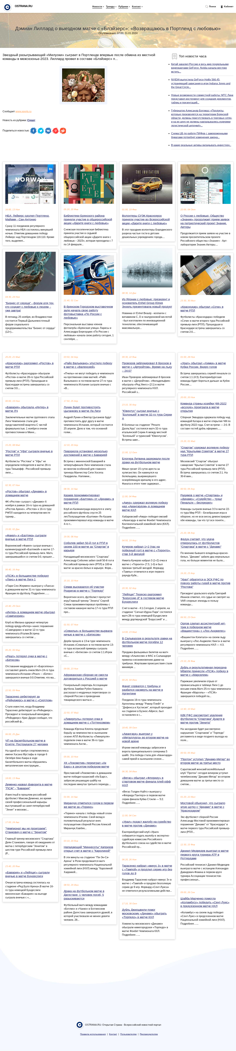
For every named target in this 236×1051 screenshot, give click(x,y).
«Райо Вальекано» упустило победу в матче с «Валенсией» (88, 365)
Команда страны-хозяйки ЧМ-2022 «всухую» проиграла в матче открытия (203, 407)
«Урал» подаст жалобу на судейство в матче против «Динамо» (146, 823)
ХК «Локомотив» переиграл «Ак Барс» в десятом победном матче (86, 764)
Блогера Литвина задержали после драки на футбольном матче (146, 460)
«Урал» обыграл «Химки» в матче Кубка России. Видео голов (203, 365)
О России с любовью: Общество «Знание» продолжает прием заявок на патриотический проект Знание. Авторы (204, 221)
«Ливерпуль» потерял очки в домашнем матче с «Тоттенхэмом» (87, 720)
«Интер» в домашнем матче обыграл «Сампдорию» (30, 614)
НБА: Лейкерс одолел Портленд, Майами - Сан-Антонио (27, 217)
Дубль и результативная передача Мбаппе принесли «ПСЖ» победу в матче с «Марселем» (204, 671)
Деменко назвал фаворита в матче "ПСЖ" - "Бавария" (28, 786)
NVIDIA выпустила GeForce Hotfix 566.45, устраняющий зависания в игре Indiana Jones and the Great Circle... (200, 83)
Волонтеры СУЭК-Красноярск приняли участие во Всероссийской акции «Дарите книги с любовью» (146, 219)
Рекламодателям (149, 1034)
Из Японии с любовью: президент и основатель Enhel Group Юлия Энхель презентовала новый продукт (147, 303)
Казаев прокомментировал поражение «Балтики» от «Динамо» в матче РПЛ (89, 499)
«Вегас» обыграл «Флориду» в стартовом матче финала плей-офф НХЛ (146, 781)
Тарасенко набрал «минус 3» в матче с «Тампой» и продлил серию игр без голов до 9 (147, 869)
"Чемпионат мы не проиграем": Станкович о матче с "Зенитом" (26, 830)
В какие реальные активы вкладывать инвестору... (201, 145)
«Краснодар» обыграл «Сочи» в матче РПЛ (201, 308)
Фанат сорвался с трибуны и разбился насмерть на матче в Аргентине (142, 690)
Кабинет (228, 6)
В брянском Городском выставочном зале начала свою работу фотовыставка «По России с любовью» (88, 312)
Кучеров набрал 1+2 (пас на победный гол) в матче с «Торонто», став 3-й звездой (146, 550)
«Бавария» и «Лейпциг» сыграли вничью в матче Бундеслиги (27, 874)
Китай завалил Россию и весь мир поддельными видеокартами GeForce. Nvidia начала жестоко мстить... (200, 68)
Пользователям (128, 1034)
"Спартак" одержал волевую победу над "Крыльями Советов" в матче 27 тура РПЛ (204, 451)
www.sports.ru (23, 111)
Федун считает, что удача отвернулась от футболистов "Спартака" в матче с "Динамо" (200, 543)
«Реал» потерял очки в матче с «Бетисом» (26, 658)
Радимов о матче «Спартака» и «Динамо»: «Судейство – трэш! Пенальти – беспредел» (201, 499)
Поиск (212, 6)
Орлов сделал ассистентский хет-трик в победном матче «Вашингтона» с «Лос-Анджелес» (203, 627)
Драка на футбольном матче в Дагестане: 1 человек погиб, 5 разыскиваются (84, 895)
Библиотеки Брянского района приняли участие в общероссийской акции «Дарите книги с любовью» (88, 219)
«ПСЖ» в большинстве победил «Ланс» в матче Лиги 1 (27, 577)
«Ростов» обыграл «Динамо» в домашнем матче (26, 493)
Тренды (110, 6)
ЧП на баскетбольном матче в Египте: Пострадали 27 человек (26, 742)
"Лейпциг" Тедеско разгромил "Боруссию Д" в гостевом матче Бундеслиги (143, 598)
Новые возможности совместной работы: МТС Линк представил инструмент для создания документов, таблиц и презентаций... (202, 99)
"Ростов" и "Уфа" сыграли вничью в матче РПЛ (29, 453)
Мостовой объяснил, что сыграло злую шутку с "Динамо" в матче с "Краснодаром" (202, 807)
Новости (97, 6)
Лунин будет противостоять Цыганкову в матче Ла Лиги (82, 409)
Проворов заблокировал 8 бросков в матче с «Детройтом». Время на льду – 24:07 (147, 367)
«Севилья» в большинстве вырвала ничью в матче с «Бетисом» (88, 632)
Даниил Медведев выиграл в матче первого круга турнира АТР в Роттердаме (204, 854)
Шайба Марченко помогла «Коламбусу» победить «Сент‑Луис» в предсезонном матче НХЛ (204, 902)
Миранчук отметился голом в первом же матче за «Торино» (89, 805)
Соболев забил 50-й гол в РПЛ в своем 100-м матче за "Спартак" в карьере (86, 546)
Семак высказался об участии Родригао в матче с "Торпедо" (84, 588)
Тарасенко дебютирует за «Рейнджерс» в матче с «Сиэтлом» (28, 698)
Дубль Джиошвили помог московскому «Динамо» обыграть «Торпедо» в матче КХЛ (144, 913)
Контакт (136, 6)
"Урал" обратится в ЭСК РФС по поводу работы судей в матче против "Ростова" (205, 583)
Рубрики (123, 6)
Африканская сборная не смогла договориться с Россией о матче (86, 676)
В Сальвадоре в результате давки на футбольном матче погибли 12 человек (147, 642)
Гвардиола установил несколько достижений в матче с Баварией (86, 453)
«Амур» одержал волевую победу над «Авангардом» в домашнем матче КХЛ (145, 506)
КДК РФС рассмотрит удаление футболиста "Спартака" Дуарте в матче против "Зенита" (202, 719)
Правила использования (93, 1034)
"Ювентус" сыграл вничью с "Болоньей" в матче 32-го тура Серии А (147, 414)
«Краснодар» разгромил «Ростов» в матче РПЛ (29, 365)
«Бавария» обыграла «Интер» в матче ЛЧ (26, 409)
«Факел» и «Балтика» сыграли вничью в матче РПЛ (25, 537)
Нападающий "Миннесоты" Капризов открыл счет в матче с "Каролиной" (88, 849)
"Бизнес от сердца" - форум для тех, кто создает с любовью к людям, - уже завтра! (29, 307)
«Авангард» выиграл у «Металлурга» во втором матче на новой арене (145, 737)
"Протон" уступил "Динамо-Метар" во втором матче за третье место (205, 761)
